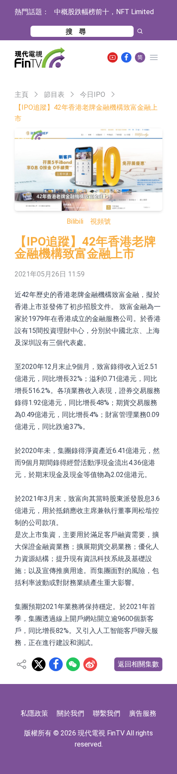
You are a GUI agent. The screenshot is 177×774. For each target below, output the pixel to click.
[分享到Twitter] (39, 664)
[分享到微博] (90, 664)
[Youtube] (112, 57)
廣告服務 (142, 713)
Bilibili (75, 221)
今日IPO (92, 94)
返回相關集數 (138, 664)
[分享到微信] (73, 664)
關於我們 (70, 713)
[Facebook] (126, 57)
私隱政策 (34, 713)
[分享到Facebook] (56, 664)
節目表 (54, 94)
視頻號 (100, 221)
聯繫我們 (106, 713)
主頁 (21, 94)
